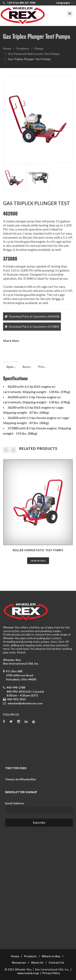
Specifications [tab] (12, 366)
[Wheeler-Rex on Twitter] (11, 721)
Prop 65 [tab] (44, 366)
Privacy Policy (51, 973)
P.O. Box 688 (20, 675)
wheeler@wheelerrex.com (25, 703)
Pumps (39, 48)
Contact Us (56, 962)
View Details (38, 560)
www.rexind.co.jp (28, 973)
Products (23, 48)
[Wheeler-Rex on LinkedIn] (26, 721)
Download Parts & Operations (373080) (34, 326)
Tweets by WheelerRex (20, 779)
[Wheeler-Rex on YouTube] (33, 721)
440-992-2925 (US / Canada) (25, 691)
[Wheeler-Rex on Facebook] (4, 721)
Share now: (11, 341)
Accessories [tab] (28, 366)
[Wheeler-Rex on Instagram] (18, 721)
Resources (19, 962)
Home (7, 48)
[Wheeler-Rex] (24, 15)
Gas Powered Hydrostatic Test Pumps (34, 53)
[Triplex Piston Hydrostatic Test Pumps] (39, 502)
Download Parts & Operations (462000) (34, 316)
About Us (37, 962)
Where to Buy (51, 956)
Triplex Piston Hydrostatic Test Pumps (38, 550)
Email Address (14, 803)
